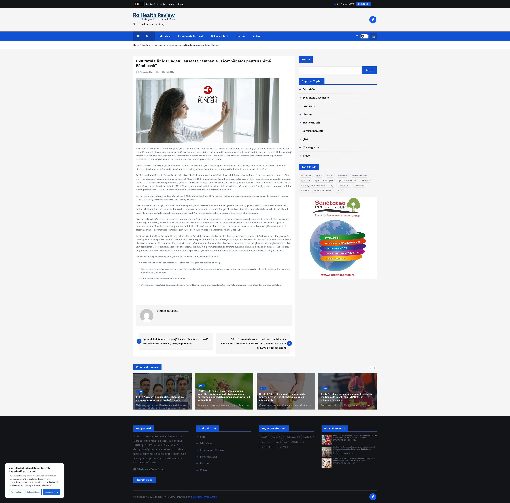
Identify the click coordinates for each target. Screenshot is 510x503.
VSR (340, 190)
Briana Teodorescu (149, 405)
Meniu (306, 59)
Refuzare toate (33, 492)
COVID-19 (306, 175)
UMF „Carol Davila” (323, 190)
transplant (360, 185)
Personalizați (16, 492)
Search (369, 70)
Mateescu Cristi (146, 72)
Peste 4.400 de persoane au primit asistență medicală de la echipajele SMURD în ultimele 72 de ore (355, 436)
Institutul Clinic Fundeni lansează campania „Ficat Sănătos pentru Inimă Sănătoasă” (182, 45)
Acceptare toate (51, 492)
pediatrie (306, 180)
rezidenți (366, 180)
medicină (343, 175)
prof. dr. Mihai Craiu (347, 180)
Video (256, 36)
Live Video (309, 106)
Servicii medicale (313, 130)
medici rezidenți (360, 175)
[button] (371, 368)
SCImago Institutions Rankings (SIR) (317, 185)
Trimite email (145, 479)
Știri (149, 36)
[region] (34, 480)
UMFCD (305, 190)
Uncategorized (311, 147)
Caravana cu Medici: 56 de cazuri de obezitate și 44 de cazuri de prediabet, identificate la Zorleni (354, 459)
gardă (319, 175)
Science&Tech (219, 36)
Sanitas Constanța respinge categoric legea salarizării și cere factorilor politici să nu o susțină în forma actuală (354, 449)
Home (136, 45)
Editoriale (165, 36)
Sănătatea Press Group (151, 469)
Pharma (240, 36)
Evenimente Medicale (191, 36)
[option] (162, 391)
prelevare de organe (324, 180)
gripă (330, 175)
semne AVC (344, 185)
